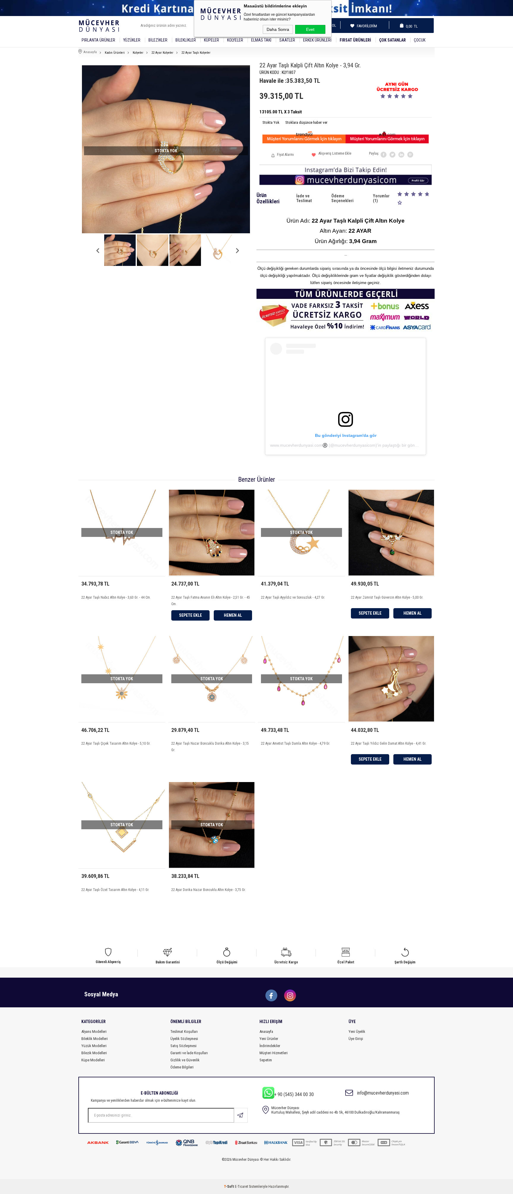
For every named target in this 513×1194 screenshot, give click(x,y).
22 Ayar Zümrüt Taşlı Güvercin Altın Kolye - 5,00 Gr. (387, 597)
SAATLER (287, 40)
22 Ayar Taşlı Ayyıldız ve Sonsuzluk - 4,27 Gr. (293, 597)
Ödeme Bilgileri (182, 1067)
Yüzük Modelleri (94, 1046)
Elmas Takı (261, 40)
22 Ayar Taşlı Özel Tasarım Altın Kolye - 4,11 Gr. (115, 890)
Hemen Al (233, 615)
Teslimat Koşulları (184, 1031)
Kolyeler (235, 40)
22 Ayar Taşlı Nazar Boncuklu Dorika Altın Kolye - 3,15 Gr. (210, 746)
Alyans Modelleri (94, 1031)
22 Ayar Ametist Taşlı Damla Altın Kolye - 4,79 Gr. (295, 743)
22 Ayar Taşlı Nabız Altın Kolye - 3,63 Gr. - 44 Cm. (116, 597)
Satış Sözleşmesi (183, 1046)
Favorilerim (365, 26)
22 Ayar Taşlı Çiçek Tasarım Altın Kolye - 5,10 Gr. (116, 743)
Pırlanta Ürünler (98, 40)
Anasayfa (266, 1031)
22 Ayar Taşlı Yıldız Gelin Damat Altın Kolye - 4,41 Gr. (388, 743)
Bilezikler (157, 40)
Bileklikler (185, 40)
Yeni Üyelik (357, 1031)
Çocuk (419, 40)
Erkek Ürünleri (317, 40)
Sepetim (265, 1060)
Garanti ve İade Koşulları (189, 1053)
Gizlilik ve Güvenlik (185, 1060)
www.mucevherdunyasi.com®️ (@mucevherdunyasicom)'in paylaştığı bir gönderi (346, 445)
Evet (310, 29)
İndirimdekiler (269, 1046)
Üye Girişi (356, 1038)
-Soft (229, 1187)
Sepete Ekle (190, 615)
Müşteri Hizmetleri (273, 1053)
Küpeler (211, 40)
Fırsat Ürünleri (355, 40)
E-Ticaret (241, 1187)
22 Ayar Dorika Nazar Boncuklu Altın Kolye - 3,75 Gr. (208, 890)
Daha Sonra (278, 29)
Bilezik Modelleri (94, 1053)
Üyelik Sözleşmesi (184, 1038)
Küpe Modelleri (93, 1060)
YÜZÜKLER (131, 40)
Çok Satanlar (392, 40)
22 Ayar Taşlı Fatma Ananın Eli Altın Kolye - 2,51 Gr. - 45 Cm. (210, 600)
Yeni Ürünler (268, 1038)
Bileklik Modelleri (94, 1038)
